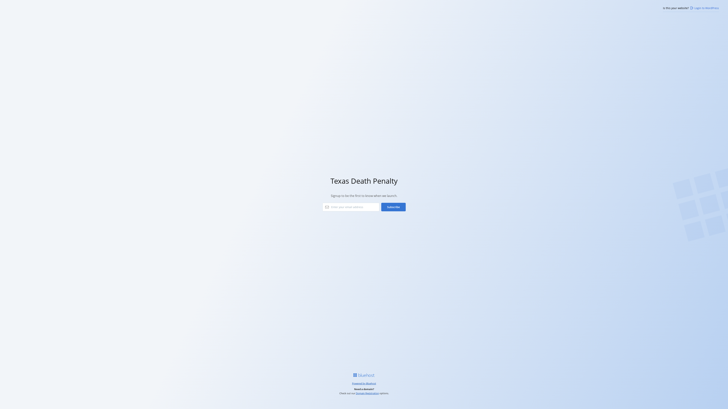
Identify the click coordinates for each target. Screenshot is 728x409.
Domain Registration (367, 393)
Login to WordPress (706, 8)
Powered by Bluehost (364, 383)
